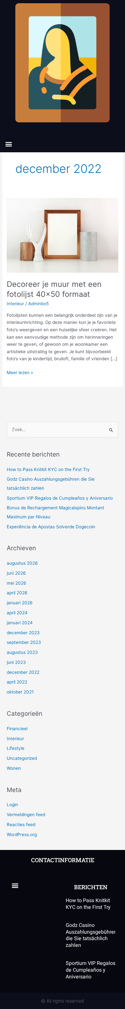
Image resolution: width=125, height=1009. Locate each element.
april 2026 (17, 592)
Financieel (17, 728)
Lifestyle (15, 748)
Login (12, 804)
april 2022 (17, 681)
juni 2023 (16, 662)
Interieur (15, 303)
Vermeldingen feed (26, 814)
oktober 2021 (20, 691)
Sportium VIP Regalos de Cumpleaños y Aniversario (60, 498)
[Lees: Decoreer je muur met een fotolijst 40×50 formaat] (62, 235)
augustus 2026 (22, 563)
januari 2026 (20, 602)
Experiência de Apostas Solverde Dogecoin (51, 526)
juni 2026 (16, 573)
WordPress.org (22, 834)
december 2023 (23, 632)
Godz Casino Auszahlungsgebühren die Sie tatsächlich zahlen (91, 935)
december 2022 (23, 672)
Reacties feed (21, 824)
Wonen (14, 768)
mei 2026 (16, 583)
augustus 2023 (22, 652)
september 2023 (24, 642)
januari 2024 (20, 622)
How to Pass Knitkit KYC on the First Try (48, 469)
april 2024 (17, 612)
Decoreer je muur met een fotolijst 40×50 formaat (54, 289)
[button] (8, 143)
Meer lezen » (20, 372)
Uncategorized (22, 758)
